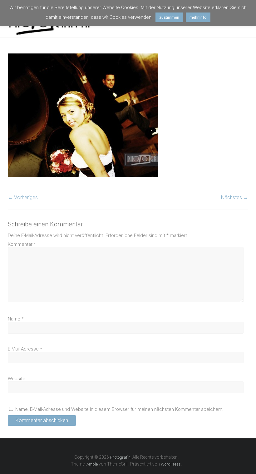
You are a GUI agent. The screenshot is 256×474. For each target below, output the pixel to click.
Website (16, 378)
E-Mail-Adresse (25, 349)
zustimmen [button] (169, 17)
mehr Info (198, 17)
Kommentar (22, 244)
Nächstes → (234, 197)
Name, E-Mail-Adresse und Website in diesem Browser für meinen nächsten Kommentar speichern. (119, 409)
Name (16, 319)
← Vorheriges (23, 197)
